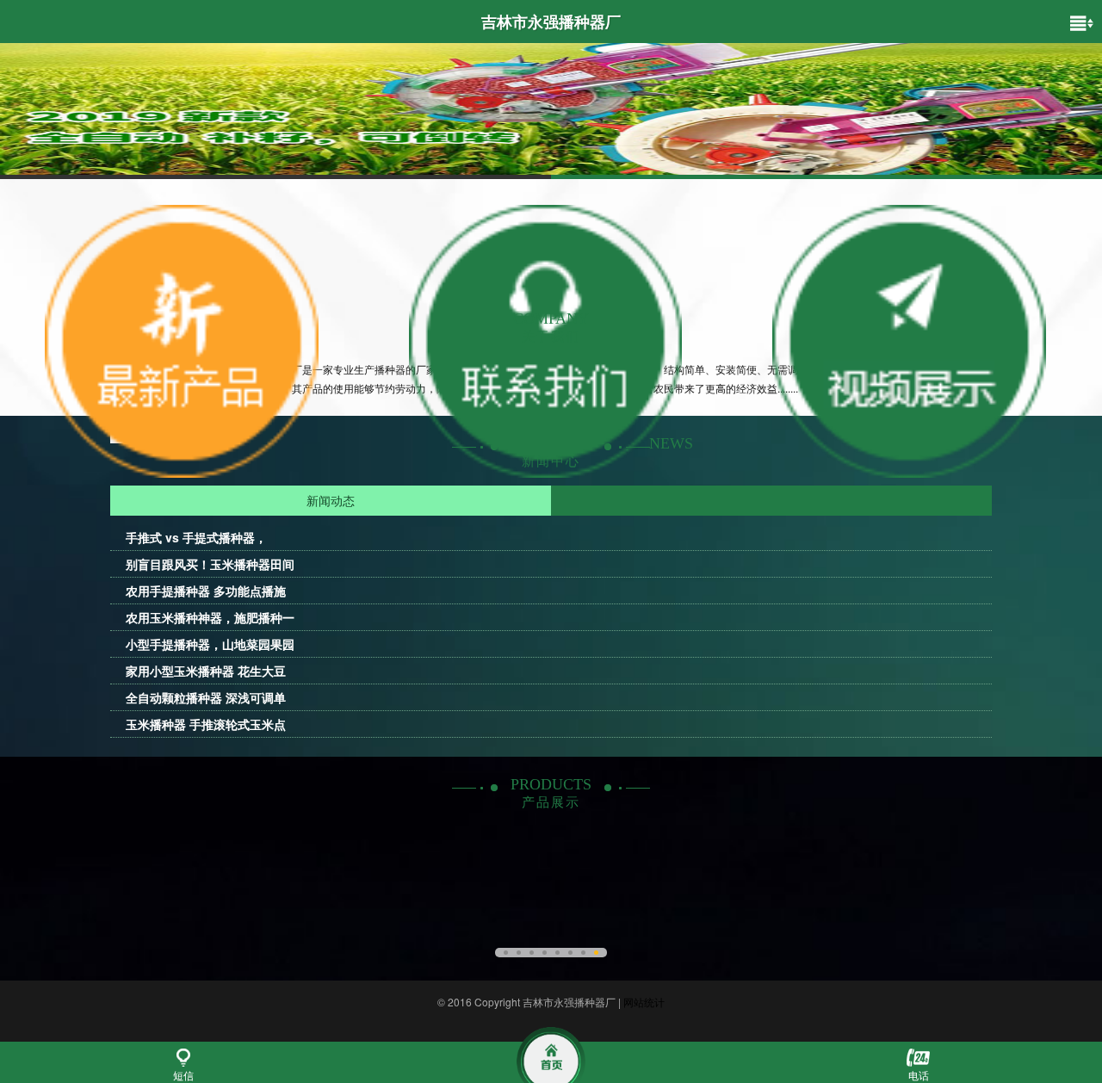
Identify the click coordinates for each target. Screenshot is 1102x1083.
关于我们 (551, 327)
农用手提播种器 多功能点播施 (206, 590)
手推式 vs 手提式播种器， (196, 537)
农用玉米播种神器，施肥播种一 (210, 617)
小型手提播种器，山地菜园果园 (210, 644)
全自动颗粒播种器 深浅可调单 (206, 697)
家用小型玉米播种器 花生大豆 (206, 670)
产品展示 (551, 793)
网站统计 (644, 1001)
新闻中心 (607, 452)
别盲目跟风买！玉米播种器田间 (210, 563)
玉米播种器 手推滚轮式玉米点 (206, 724)
